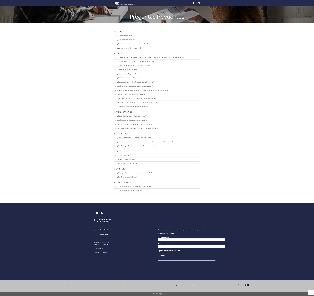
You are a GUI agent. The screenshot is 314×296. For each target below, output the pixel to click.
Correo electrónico (163, 244)
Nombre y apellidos (163, 237)
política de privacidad (175, 250)
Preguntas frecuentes (101, 252)
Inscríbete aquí (98, 248)
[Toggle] (115, 36)
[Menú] (189, 3)
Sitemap (163, 294)
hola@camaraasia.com (101, 244)
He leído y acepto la (169, 250)
